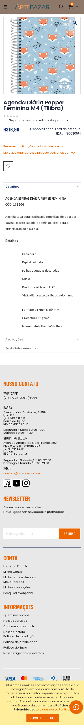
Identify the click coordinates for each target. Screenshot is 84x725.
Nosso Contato (14, 632)
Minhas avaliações (17, 587)
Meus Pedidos (13, 582)
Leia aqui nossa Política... (54, 709)
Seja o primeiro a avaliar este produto (38, 120)
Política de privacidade (20, 642)
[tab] (42, 186)
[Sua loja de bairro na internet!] (32, 6)
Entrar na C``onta (15, 566)
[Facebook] (7, 483)
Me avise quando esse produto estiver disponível (39, 152)
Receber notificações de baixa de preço (33, 146)
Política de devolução (19, 636)
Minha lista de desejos (19, 577)
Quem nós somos (16, 615)
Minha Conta (12, 572)
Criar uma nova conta (19, 626)
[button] (74, 26)
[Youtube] (17, 483)
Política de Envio (15, 647)
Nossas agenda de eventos (23, 653)
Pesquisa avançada (18, 593)
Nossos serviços (15, 621)
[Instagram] (26, 483)
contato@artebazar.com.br (23, 473)
